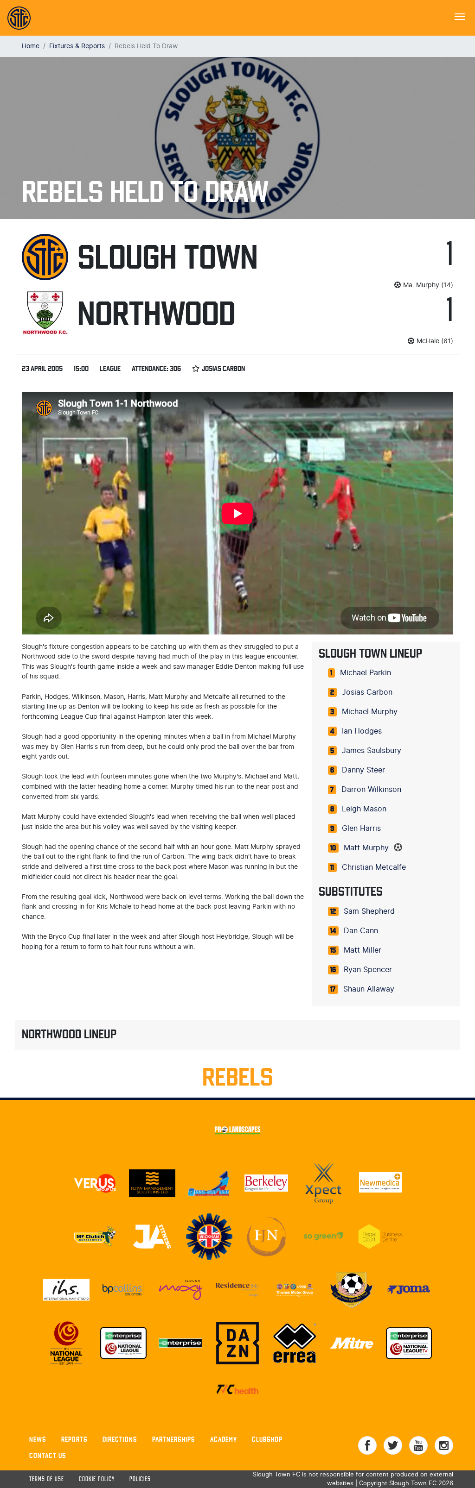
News (37, 1439)
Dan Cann (361, 931)
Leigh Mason (364, 809)
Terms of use (46, 1479)
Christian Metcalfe (374, 867)
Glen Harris (361, 828)
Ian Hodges (362, 731)
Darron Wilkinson (371, 789)
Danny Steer (363, 770)
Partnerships (173, 1439)
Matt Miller (362, 950)
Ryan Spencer (368, 969)
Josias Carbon (367, 692)
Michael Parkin (365, 673)
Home (30, 46)
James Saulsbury (371, 750)
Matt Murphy (366, 848)
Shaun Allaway (368, 989)
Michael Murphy (370, 712)
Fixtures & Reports (77, 46)
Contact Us (47, 1455)
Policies (140, 1479)
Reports (74, 1439)
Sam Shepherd (369, 911)
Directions (120, 1439)
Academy (223, 1439)
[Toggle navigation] (459, 16)
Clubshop (267, 1439)
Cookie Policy (97, 1479)
